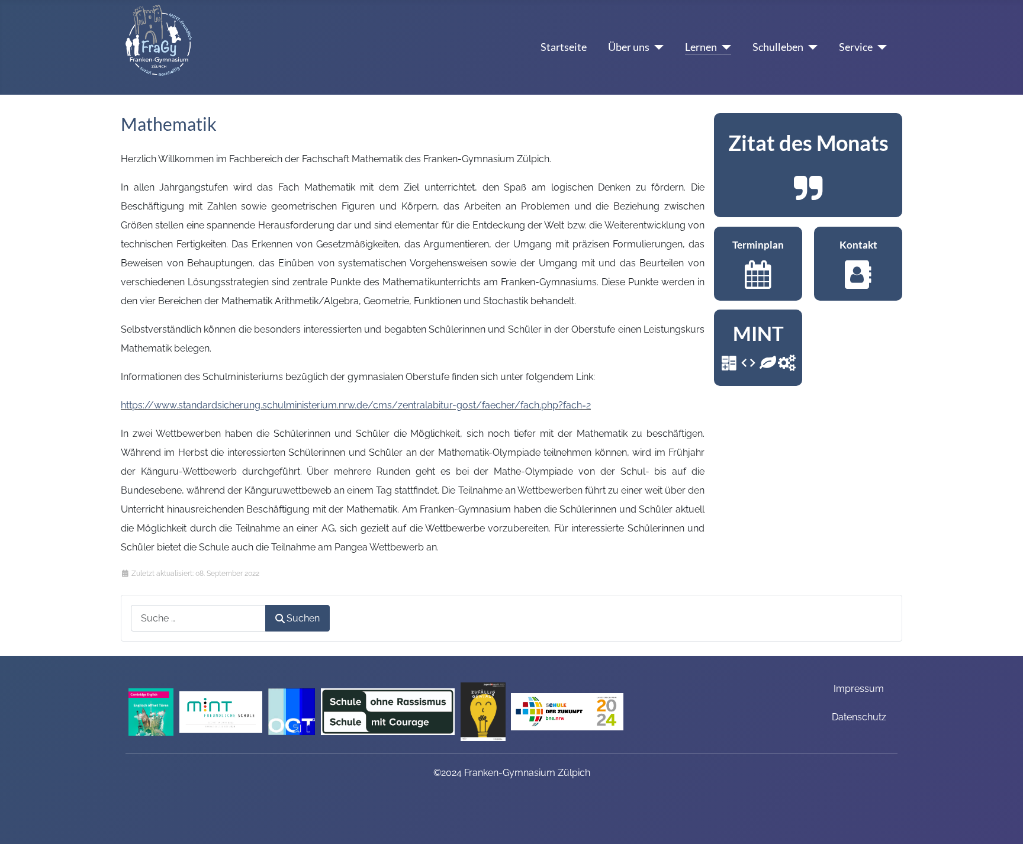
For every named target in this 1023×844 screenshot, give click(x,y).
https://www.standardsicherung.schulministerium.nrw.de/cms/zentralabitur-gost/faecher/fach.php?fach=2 (356, 405)
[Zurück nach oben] (1002, 820)
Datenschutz (859, 717)
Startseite (564, 47)
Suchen (303, 618)
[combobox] (198, 618)
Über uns (628, 47)
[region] (808, 165)
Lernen (701, 47)
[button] (808, 165)
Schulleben (777, 47)
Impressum (859, 688)
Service (856, 47)
